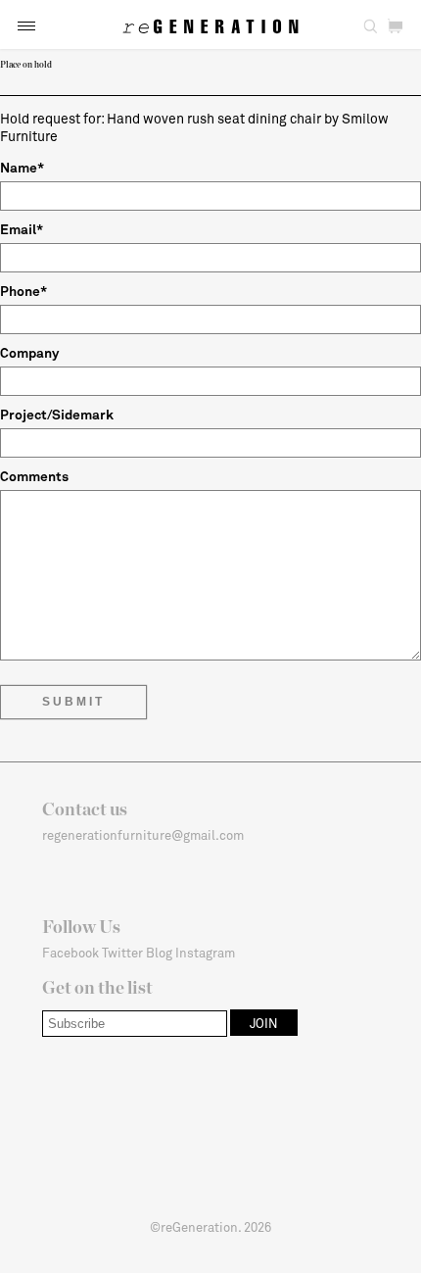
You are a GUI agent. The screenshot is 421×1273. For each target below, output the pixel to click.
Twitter (122, 952)
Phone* (23, 290)
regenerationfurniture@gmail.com (143, 835)
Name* (22, 167)
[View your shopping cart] (395, 26)
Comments (34, 475)
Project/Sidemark (57, 414)
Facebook (70, 952)
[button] (26, 26)
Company (29, 352)
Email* (21, 228)
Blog (159, 952)
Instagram (205, 952)
